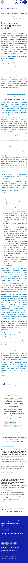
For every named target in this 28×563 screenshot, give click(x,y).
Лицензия (3, 560)
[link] (10, 422)
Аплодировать (10, 384)
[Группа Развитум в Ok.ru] (7, 543)
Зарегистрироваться (16, 511)
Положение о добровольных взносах (9, 558)
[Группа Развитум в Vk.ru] (3, 543)
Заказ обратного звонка (6, 551)
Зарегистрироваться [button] (17, 441)
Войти (7, 441)
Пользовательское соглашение (8, 555)
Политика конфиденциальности (8, 556)
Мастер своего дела (12, 8)
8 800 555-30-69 (10, 547)
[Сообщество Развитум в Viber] (15, 543)
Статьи (3, 8)
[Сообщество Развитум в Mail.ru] (11, 543)
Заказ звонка (16, 2)
